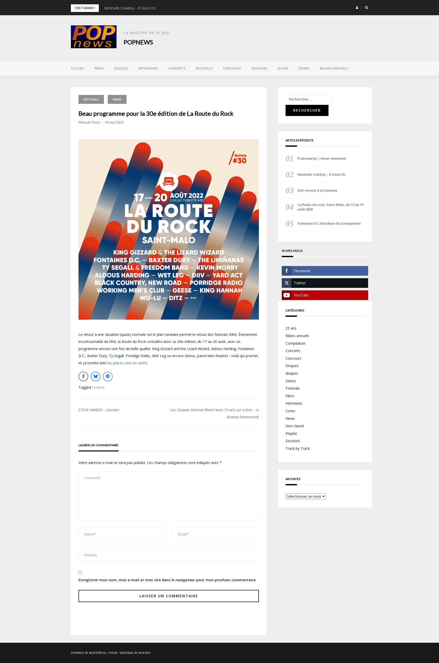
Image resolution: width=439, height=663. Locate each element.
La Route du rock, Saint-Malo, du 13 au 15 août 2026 (330, 206)
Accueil (77, 68)
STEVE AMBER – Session (99, 409)
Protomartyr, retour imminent (321, 158)
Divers (304, 68)
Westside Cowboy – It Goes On (130, 8)
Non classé (295, 425)
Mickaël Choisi (89, 122)
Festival (98, 387)
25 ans (283, 68)
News (99, 68)
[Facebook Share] (83, 376)
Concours (232, 68)
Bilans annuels (334, 68)
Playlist (291, 433)
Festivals (204, 68)
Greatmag (126, 653)
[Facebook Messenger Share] (108, 376)
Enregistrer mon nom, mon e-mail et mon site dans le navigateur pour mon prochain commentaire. (168, 579)
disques (292, 373)
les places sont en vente (127, 362)
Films (290, 395)
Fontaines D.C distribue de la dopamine (329, 223)
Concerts (176, 68)
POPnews (138, 42)
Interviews (148, 68)
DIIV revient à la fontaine (317, 190)
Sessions (259, 68)
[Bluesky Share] (95, 376)
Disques (121, 68)
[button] (357, 7)
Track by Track (298, 448)
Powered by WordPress (88, 653)
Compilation (295, 343)
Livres (290, 410)
